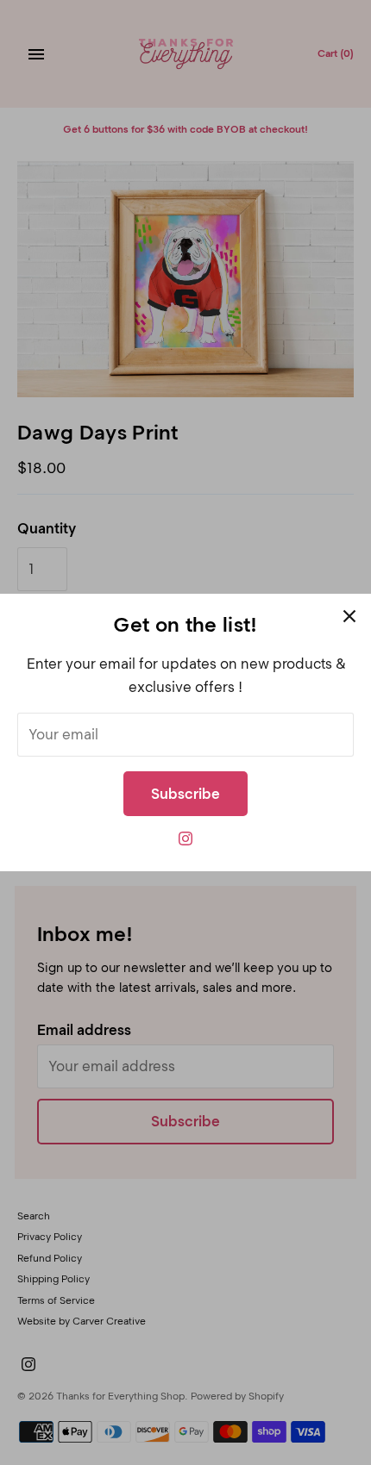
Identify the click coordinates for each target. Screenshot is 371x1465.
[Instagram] (185, 843)
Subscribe (185, 793)
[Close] (349, 615)
